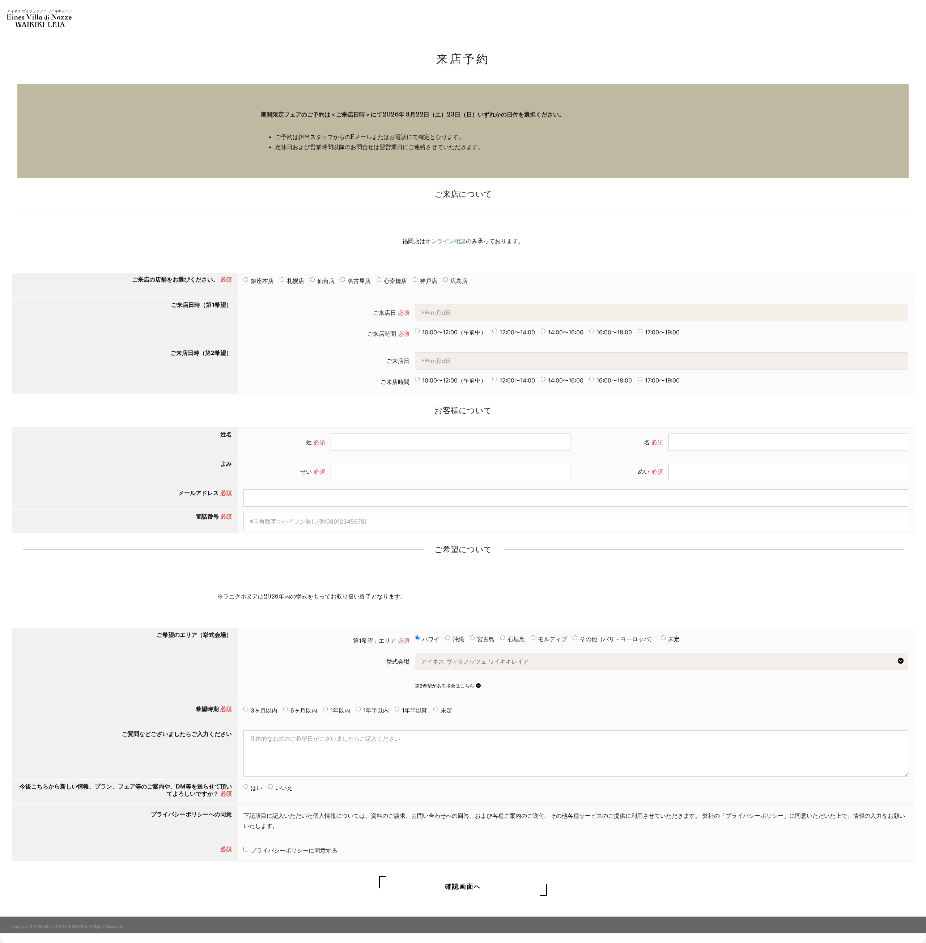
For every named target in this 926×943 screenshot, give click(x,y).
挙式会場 (397, 661)
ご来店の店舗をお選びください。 (182, 279)
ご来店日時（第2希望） (201, 352)
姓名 (226, 434)
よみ (226, 463)
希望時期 (214, 708)
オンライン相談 (445, 241)
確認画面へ (463, 886)
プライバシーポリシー (754, 815)
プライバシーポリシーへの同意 (191, 814)
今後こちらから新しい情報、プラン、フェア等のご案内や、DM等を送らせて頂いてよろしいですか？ (126, 790)
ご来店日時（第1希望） (201, 304)
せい (312, 471)
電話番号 (214, 516)
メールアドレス (205, 492)
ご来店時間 (388, 333)
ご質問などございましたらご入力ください (177, 733)
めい (650, 471)
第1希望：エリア (381, 640)
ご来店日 (391, 312)
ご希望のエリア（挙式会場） (194, 634)
